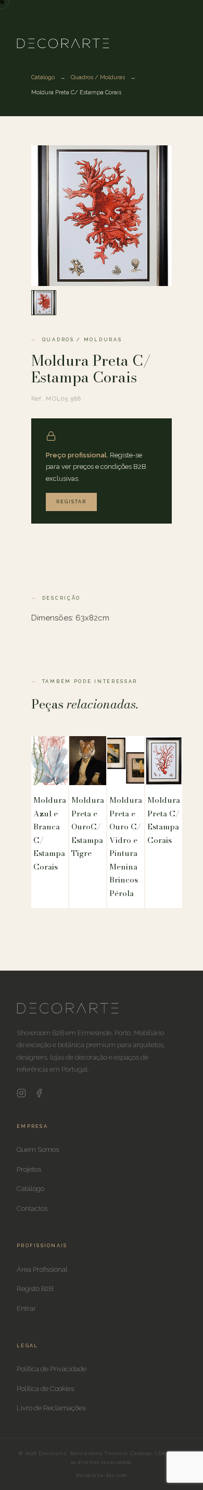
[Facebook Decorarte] (39, 1095)
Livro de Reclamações (51, 1408)
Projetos (29, 1169)
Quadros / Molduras (98, 77)
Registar (71, 501)
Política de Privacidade (51, 1369)
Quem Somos (38, 1149)
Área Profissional (42, 1269)
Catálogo (43, 77)
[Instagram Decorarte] (21, 1095)
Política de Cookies (45, 1389)
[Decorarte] (68, 1012)
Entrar (26, 1308)
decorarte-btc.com (101, 1475)
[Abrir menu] (147, 43)
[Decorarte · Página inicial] (63, 43)
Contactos (32, 1208)
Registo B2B (35, 1289)
